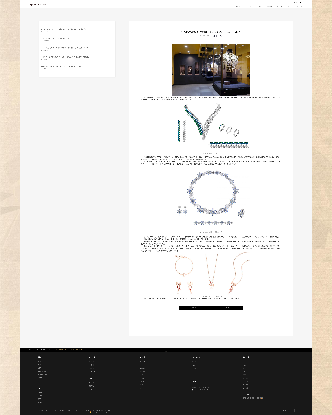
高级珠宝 (259, 6)
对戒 (244, 365)
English (296, 2)
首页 (37, 349)
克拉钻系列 (92, 371)
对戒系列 (91, 365)
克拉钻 (193, 365)
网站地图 (41, 410)
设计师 (39, 368)
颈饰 (244, 368)
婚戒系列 (91, 361)
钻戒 (244, 361)
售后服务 (39, 392)
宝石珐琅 (245, 388)
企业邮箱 (76, 410)
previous (194, 308)
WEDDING (249, 6)
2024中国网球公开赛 (42, 371)
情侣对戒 (194, 361)
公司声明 (48, 410)
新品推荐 (238, 6)
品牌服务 (299, 6)
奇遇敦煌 (245, 384)
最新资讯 (50, 349)
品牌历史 (91, 386)
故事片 (91, 389)
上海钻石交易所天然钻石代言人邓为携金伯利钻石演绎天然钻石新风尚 (65, 57)
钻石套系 (245, 381)
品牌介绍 (279, 6)
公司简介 (62, 410)
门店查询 (39, 399)
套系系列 (91, 368)
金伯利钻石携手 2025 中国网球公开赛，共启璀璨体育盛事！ (62, 66)
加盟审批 (39, 402)
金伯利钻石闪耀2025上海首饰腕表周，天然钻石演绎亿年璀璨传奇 (64, 29)
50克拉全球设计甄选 (42, 374)
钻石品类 (269, 6)
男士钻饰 (245, 378)
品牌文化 (91, 382)
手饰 (244, 371)
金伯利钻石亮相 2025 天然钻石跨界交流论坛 (56, 39)
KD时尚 (39, 364)
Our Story (142, 371)
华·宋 (141, 384)
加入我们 (69, 410)
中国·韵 (142, 378)
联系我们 (39, 395)
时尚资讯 (289, 6)
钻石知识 (55, 410)
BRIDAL (194, 368)
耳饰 (244, 375)
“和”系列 (142, 381)
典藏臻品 (142, 368)
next (227, 308)
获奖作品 (142, 375)
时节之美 (142, 388)
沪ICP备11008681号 (108, 410)
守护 (141, 365)
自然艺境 (142, 361)
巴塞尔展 (39, 378)
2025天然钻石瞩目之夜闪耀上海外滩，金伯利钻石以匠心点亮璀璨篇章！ (66, 48)
